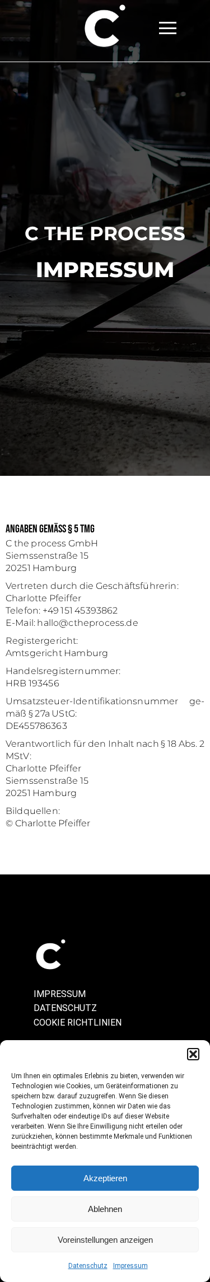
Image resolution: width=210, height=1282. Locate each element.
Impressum (130, 1266)
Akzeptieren (105, 1178)
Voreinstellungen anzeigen (105, 1239)
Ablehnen (105, 1209)
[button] (193, 1054)
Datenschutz (88, 1266)
